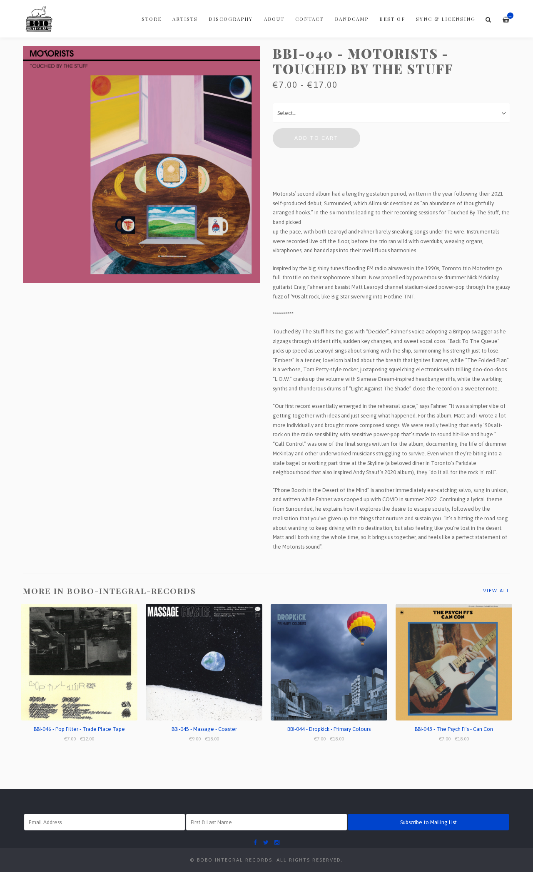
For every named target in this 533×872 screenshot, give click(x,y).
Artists (185, 18)
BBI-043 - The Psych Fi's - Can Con (454, 729)
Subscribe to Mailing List (428, 822)
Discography (231, 18)
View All (496, 591)
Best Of (392, 18)
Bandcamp (352, 18)
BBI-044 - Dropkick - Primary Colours (329, 729)
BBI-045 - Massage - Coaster (204, 729)
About (274, 18)
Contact (309, 18)
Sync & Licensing (446, 18)
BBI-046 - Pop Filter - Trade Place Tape (79, 729)
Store (152, 18)
